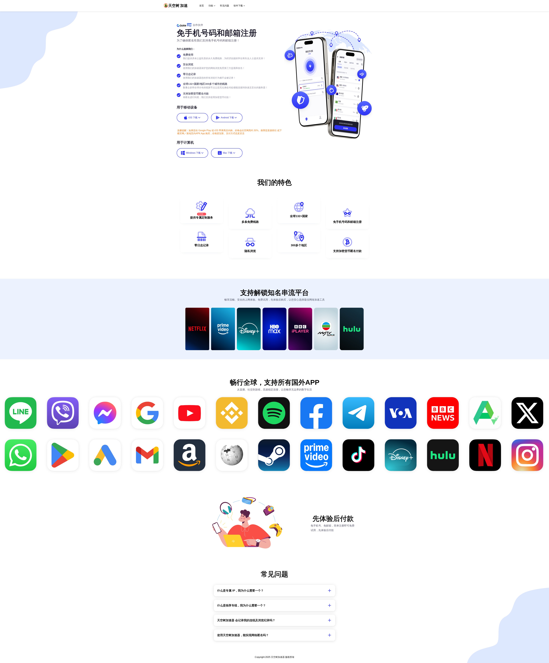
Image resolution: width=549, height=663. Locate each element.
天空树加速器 (278, 657)
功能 (210, 5)
